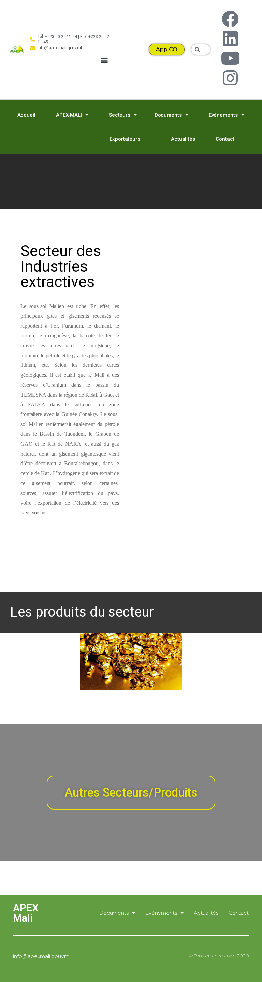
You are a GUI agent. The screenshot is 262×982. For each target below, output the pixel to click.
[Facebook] (230, 18)
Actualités (183, 139)
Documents (168, 115)
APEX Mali (26, 913)
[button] (104, 60)
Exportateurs (125, 139)
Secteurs (119, 115)
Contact (225, 139)
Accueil (26, 115)
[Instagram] (230, 77)
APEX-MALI (69, 115)
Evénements (223, 115)
